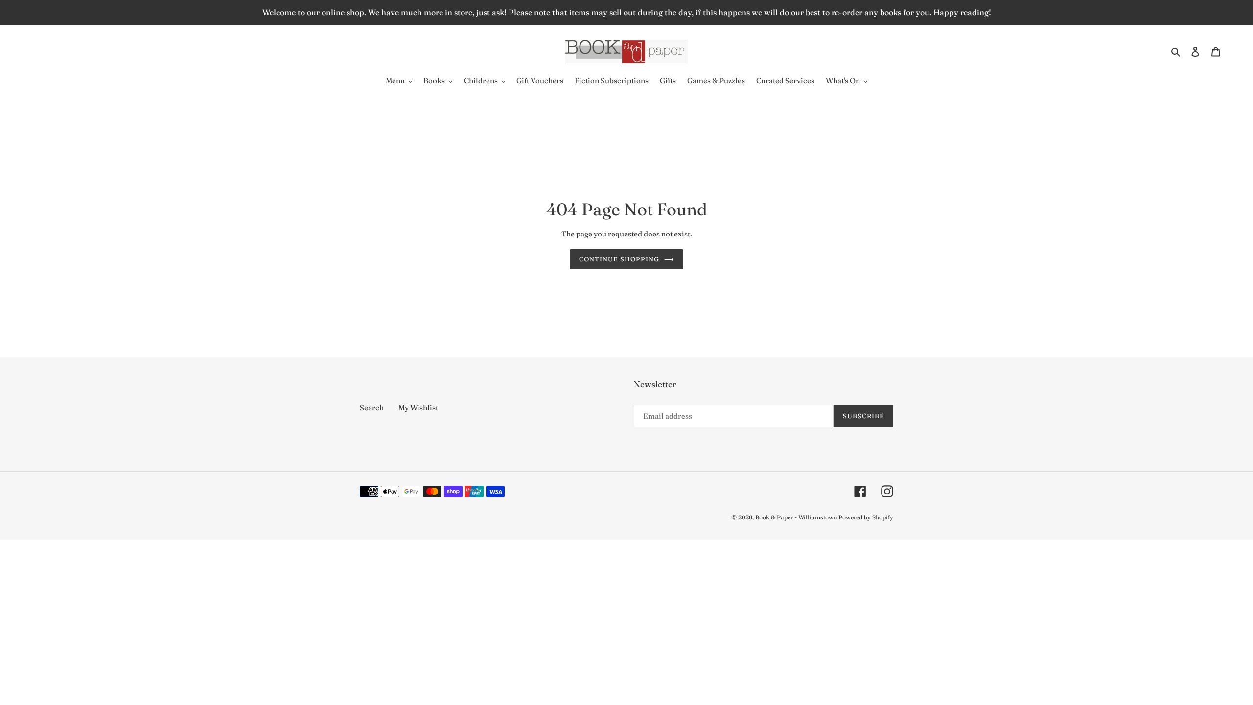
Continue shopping (619, 259)
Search (372, 407)
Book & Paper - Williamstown (796, 517)
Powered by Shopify (865, 517)
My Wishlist (418, 407)
